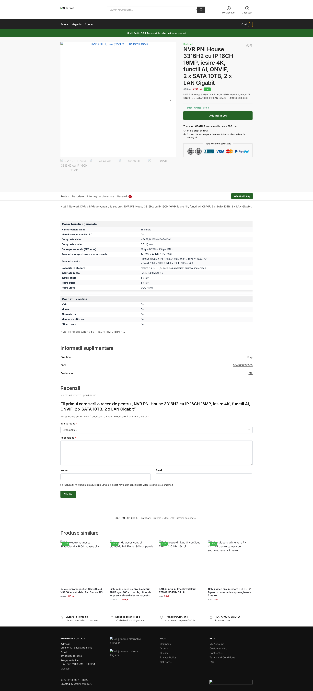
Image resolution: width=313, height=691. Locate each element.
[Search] (201, 10)
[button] (247, 24)
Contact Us (215, 653)
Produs (64, 196)
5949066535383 (243, 365)
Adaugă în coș (218, 115)
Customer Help (218, 648)
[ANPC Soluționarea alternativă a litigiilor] (131, 641)
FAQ (211, 662)
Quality (164, 653)
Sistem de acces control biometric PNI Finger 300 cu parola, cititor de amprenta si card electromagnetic (130, 592)
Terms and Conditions (222, 657)
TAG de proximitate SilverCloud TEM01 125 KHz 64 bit (177, 590)
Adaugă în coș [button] (82, 603)
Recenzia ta (68, 437)
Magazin (65, 668)
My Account (228, 12)
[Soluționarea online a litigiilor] (131, 653)
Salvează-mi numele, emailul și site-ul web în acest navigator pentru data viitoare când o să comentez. (119, 484)
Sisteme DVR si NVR (163, 518)
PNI (250, 373)
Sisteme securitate (186, 518)
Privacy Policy (168, 657)
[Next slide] (170, 99)
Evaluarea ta (68, 423)
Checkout (247, 12)
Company (165, 644)
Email (160, 470)
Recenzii (124, 196)
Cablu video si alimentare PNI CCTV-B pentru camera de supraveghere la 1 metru (230, 592)
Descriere (78, 196)
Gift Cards (166, 662)
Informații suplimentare (100, 196)
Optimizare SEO (83, 683)
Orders (164, 648)
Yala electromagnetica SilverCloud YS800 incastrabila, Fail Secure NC (81, 590)
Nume (65, 470)
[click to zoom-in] (118, 99)
